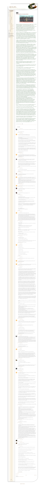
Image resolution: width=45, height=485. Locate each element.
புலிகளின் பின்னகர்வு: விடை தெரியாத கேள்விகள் (22, 14)
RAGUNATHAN (21, 133)
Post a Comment (17, 473)
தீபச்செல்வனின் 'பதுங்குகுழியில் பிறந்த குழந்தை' (11, 26)
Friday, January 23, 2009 (19, 370)
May (9, 21)
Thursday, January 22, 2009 (19, 132)
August (10, 19)
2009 (9, 16)
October (10, 18)
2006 (9, 31)
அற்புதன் (20, 335)
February (10, 23)
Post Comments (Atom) (21, 476)
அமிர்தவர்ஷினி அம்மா (21, 442)
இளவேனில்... (13, 7)
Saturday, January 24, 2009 (19, 438)
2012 (9, 14)
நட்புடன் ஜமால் (21, 187)
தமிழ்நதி (20, 348)
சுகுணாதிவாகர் (21, 439)
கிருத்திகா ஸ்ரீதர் (21, 153)
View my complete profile (10, 37)
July (9, 20)
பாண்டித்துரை (21, 128)
